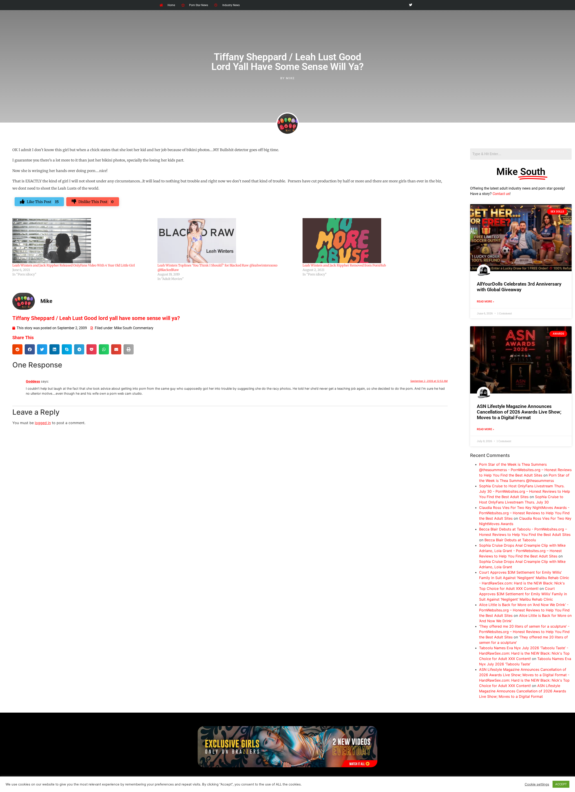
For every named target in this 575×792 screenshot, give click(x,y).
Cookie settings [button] (537, 784)
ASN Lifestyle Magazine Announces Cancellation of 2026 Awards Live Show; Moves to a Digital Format (519, 412)
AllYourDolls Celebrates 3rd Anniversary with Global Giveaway (519, 286)
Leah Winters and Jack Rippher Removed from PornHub (344, 265)
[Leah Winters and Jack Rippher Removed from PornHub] (373, 240)
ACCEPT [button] (561, 784)
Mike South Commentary (133, 328)
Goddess (33, 381)
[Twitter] (410, 5)
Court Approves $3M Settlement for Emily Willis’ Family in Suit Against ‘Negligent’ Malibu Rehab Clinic (523, 594)
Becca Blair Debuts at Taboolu (510, 540)
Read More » (485, 301)
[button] (17, 349)
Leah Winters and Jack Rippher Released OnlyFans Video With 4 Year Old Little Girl (73, 265)
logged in (43, 423)
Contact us (501, 194)
